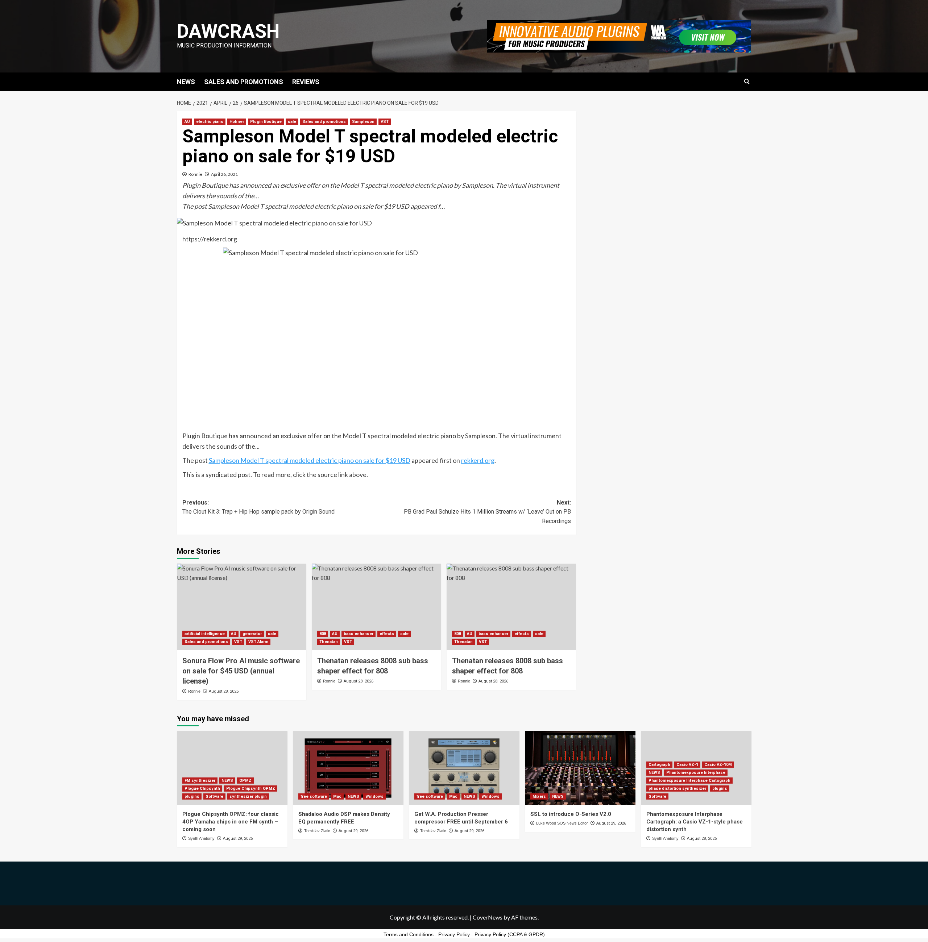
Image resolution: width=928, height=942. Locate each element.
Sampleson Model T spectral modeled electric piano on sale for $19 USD (309, 460)
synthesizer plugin (248, 796)
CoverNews (487, 917)
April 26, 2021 (224, 174)
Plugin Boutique (266, 121)
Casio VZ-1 (687, 764)
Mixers (539, 796)
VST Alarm (258, 641)
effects (387, 633)
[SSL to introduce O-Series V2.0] (580, 768)
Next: (487, 511)
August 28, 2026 (224, 691)
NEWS (186, 82)
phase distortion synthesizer (677, 788)
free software (314, 796)
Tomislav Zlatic (317, 831)
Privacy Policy (454, 934)
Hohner (236, 121)
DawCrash (228, 31)
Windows (374, 796)
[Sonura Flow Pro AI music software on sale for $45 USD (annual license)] (241, 607)
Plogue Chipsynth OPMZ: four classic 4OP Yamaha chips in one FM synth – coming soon (230, 822)
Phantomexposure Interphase (695, 772)
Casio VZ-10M (718, 764)
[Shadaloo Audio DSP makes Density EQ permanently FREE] (348, 768)
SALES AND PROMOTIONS (243, 82)
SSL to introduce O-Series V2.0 (570, 814)
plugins (192, 796)
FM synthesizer (200, 780)
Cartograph (659, 764)
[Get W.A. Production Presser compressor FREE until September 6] (464, 768)
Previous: (258, 507)
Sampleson (363, 121)
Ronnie (195, 174)
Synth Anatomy (201, 838)
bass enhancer (358, 633)
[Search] (746, 81)
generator (252, 633)
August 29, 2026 (238, 838)
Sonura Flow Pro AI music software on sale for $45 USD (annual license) (241, 670)
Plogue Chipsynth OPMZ (250, 788)
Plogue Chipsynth (202, 788)
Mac (337, 796)
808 (322, 633)
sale (292, 121)
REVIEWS (305, 82)
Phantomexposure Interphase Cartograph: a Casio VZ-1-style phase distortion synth (694, 822)
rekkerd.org (477, 460)
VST (385, 121)
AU (187, 121)
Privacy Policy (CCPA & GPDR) (510, 934)
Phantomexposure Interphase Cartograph (689, 780)
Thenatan (328, 641)
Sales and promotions (324, 121)
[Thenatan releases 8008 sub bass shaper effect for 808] (376, 607)
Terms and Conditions (409, 934)
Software (214, 796)
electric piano (209, 121)
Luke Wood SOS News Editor (562, 823)
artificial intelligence (205, 633)
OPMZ (245, 780)
